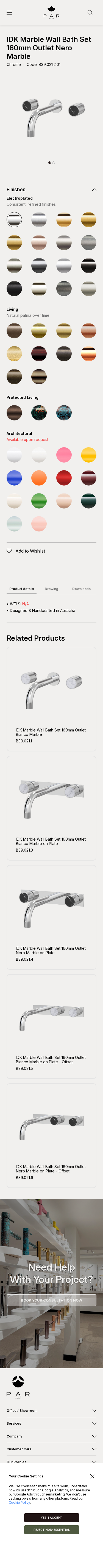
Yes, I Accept (51, 1517)
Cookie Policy (19, 1502)
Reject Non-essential (52, 1529)
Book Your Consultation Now (51, 1300)
